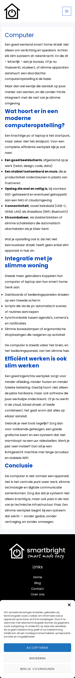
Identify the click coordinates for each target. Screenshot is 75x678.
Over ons (37, 594)
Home (37, 577)
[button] (69, 605)
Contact (37, 589)
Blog (37, 583)
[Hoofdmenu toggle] (66, 11)
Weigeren (37, 658)
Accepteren (37, 648)
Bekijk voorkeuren (37, 669)
